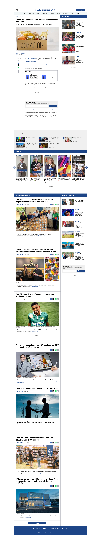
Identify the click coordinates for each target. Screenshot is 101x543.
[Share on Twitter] (18, 65)
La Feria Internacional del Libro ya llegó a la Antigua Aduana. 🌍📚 (35, 179)
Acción (77, 56)
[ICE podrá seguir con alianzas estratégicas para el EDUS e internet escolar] (68, 245)
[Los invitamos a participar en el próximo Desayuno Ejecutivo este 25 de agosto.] (50, 166)
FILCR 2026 (20, 471)
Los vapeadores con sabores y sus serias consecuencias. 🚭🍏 (64, 179)
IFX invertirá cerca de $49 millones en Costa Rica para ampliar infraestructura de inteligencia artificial (37, 481)
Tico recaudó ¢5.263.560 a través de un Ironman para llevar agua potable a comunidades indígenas (80, 37)
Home (17, 16)
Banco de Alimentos (32, 58)
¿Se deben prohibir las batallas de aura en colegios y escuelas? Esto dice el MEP (32, 139)
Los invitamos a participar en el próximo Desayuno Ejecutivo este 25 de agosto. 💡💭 (50, 180)
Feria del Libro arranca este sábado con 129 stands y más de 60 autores (34, 439)
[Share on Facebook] (18, 63)
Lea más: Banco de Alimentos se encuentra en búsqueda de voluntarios (40, 64)
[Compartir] (18, 72)
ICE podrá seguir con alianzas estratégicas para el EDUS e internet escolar (79, 245)
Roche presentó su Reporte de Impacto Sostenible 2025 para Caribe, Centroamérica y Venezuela (22, 180)
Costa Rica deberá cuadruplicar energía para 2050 (37, 388)
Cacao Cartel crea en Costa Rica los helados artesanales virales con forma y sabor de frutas (36, 251)
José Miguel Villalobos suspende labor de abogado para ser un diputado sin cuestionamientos (79, 225)
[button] (80, 10)
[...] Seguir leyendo (42, 235)
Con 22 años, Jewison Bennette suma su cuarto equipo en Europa (36, 295)
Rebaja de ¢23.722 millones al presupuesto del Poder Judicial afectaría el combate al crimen (80, 25)
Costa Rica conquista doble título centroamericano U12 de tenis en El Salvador (80, 49)
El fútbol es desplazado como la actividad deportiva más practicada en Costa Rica (79, 235)
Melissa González (20, 204)
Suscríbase (65, 528)
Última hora (21, 16)
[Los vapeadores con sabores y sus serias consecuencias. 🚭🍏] (64, 166)
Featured (78, 20)
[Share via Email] (18, 70)
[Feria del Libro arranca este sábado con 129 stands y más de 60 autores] (37, 457)
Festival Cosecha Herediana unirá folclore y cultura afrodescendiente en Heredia (32, 145)
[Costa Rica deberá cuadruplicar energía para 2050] (37, 406)
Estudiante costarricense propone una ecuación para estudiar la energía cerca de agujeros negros (79, 213)
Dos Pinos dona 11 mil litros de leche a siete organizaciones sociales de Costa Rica (34, 201)
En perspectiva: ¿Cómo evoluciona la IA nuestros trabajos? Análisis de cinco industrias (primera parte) (35, 77)
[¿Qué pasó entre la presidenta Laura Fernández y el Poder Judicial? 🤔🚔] (78, 166)
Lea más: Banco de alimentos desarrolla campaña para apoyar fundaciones (40, 109)
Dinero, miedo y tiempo (51, 77)
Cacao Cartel (39, 285)
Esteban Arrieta (20, 349)
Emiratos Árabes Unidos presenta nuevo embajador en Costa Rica (78, 139)
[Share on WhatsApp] (18, 67)
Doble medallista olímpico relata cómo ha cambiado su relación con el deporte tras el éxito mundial (80, 60)
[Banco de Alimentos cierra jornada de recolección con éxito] (37, 39)
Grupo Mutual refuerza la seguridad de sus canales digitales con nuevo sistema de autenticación (79, 203)
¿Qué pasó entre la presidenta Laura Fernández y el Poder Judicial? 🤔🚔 (78, 179)
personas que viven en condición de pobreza (37, 114)
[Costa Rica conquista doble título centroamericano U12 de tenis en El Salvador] (68, 48)
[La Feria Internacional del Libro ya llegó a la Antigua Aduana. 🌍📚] (36, 166)
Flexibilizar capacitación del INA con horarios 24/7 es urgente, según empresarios (37, 346)
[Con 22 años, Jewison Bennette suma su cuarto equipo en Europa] (37, 314)
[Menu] (17, 10)
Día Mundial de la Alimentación (31, 61)
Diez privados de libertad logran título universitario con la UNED (55, 139)
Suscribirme (52, 105)
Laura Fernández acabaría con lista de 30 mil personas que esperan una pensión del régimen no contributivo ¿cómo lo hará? (79, 257)
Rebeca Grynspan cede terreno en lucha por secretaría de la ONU (54, 145)
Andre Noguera (19, 299)
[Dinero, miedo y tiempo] (44, 77)
